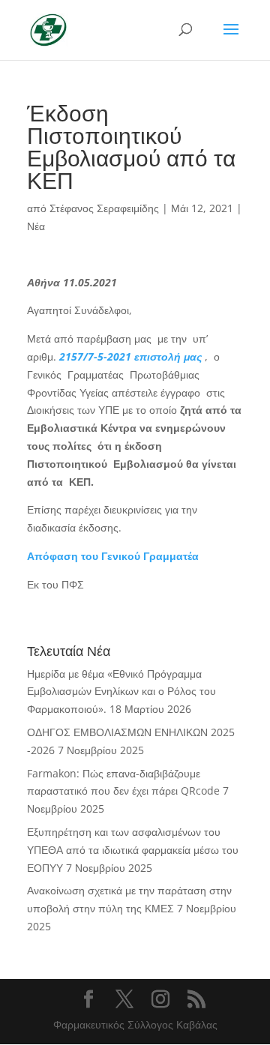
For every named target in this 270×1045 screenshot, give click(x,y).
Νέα (36, 226)
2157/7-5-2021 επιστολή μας (130, 356)
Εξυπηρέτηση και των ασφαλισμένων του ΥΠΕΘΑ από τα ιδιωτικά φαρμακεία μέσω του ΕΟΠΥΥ (132, 850)
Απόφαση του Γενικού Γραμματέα (113, 556)
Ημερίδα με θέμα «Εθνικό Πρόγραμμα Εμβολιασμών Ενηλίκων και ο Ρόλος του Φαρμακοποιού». (121, 691)
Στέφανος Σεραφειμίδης (104, 208)
